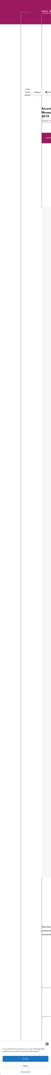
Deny (25, 1066)
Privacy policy (25, 1072)
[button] (47, 1044)
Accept (25, 1058)
